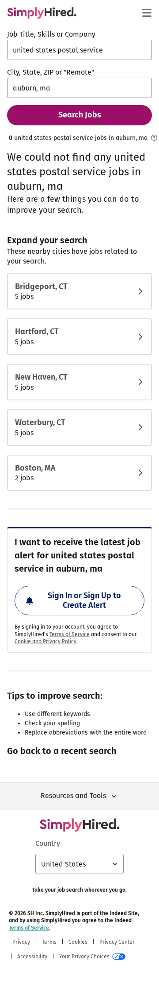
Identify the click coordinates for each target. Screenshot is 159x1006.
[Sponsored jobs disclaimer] (154, 137)
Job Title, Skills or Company (51, 34)
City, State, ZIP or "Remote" (50, 72)
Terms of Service (69, 634)
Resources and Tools (73, 795)
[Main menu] (146, 13)
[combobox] (79, 50)
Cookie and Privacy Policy (45, 641)
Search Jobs (79, 115)
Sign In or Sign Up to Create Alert (84, 600)
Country (47, 843)
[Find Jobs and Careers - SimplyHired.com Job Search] (41, 13)
